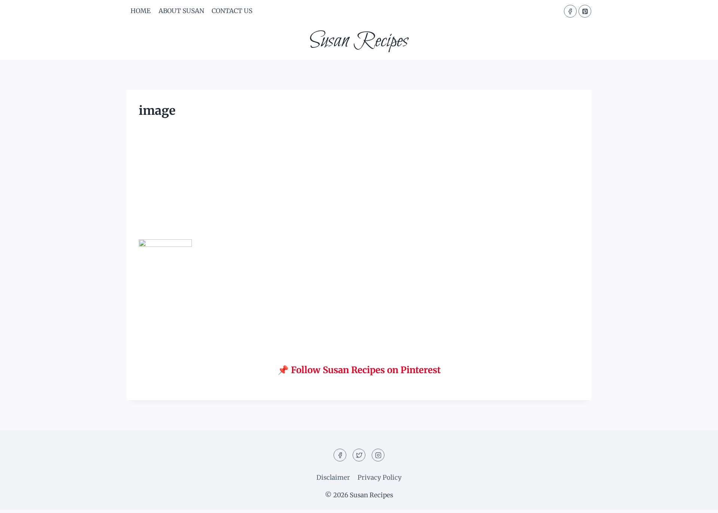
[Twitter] (359, 455)
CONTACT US (232, 11)
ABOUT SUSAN (181, 11)
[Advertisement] (359, 184)
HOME (141, 11)
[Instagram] (378, 455)
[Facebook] (570, 11)
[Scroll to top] (699, 501)
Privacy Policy (380, 477)
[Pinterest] (585, 11)
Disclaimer (333, 477)
